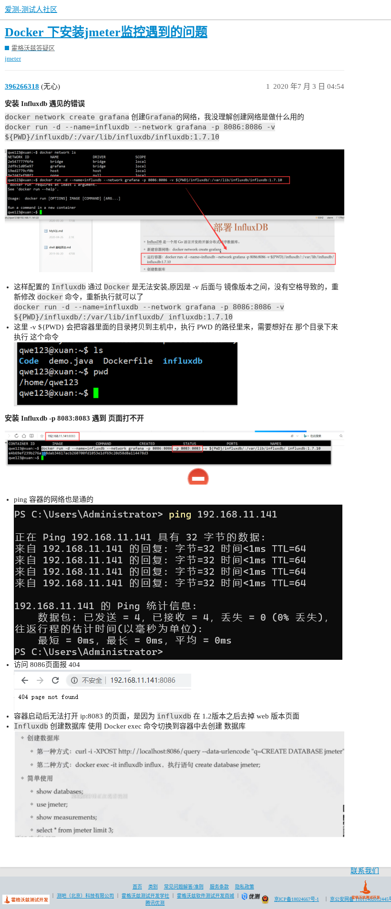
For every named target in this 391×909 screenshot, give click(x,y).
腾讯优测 (155, 903)
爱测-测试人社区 (31, 9)
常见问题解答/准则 (184, 886)
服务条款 (219, 886)
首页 (137, 886)
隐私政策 (244, 886)
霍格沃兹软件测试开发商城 (205, 895)
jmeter (13, 58)
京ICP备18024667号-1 (296, 899)
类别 (153, 886)
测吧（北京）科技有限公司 (85, 895)
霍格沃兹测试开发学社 (145, 895)
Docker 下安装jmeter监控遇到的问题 (106, 32)
